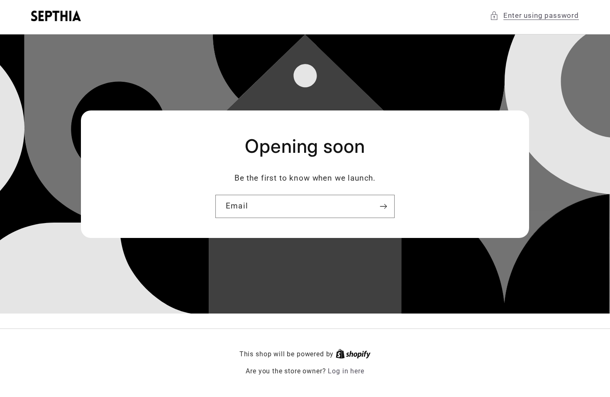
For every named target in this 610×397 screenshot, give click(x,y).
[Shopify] (353, 354)
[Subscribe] (383, 206)
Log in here (346, 371)
